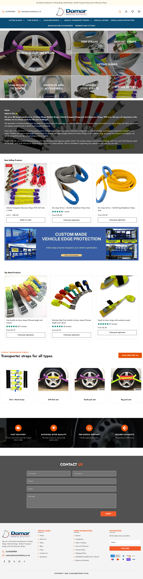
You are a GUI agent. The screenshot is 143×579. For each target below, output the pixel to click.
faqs (41, 550)
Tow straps (32, 20)
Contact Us (44, 553)
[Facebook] (4, 561)
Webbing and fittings (85, 26)
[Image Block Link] (71, 243)
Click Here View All (130, 355)
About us (43, 539)
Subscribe (125, 548)
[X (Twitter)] (14, 561)
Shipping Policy (81, 553)
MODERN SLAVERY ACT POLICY (87, 557)
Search (78, 535)
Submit (108, 514)
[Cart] (139, 11)
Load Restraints (51, 20)
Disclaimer (43, 557)
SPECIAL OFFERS (101, 20)
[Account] (126, 11)
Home (42, 535)
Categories (79, 539)
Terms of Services (82, 546)
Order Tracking (81, 543)
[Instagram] (9, 561)
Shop (41, 543)
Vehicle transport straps (76, 20)
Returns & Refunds (82, 560)
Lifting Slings (15, 20)
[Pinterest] (24, 561)
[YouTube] (19, 561)
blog (41, 546)
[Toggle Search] (120, 11)
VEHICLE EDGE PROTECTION (122, 20)
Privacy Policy (80, 550)
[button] (134, 195)
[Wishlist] (132, 11)
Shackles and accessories (60, 26)
